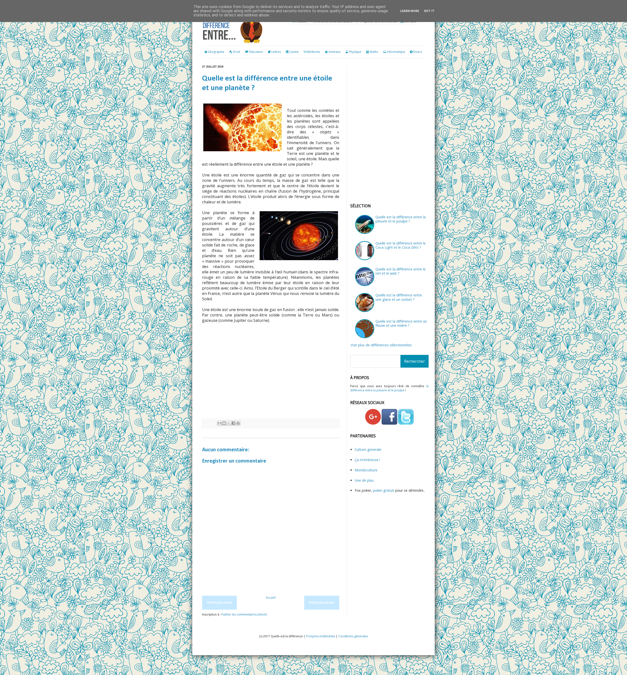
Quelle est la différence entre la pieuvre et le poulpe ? (400, 219)
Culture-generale (368, 449)
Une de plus (364, 480)
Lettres (276, 52)
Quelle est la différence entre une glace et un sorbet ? (398, 297)
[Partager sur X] (228, 423)
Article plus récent (219, 602)
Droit (236, 52)
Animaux (334, 52)
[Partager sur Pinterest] (238, 423)
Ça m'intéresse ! (367, 459)
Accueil (271, 597)
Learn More (409, 11)
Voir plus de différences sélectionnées (381, 345)
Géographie (215, 52)
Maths (374, 52)
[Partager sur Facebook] (233, 423)
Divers (417, 52)
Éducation (256, 52)
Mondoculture (366, 470)
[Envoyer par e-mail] (219, 423)
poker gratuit (384, 490)
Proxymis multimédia (320, 636)
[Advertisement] (270, 379)
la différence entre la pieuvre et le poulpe (389, 388)
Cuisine (294, 52)
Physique (355, 52)
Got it (429, 11)
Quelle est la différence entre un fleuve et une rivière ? (401, 323)
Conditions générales (353, 636)
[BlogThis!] (224, 423)
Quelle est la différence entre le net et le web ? (400, 271)
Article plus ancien (321, 602)
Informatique (396, 52)
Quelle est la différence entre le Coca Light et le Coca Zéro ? (400, 245)
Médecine (313, 52)
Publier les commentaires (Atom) (244, 614)
